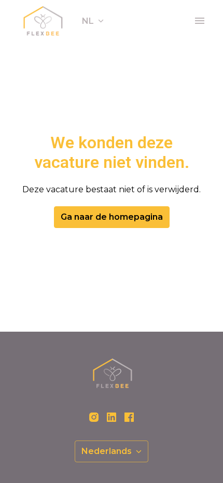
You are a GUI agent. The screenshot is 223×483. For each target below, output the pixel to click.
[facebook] (129, 417)
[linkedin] (111, 417)
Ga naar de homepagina (112, 217)
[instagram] (94, 417)
